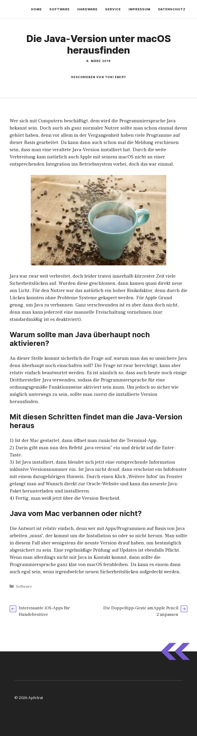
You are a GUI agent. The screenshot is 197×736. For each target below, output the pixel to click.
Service (113, 9)
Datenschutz (171, 9)
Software (59, 9)
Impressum (139, 9)
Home (36, 9)
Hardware (87, 9)
